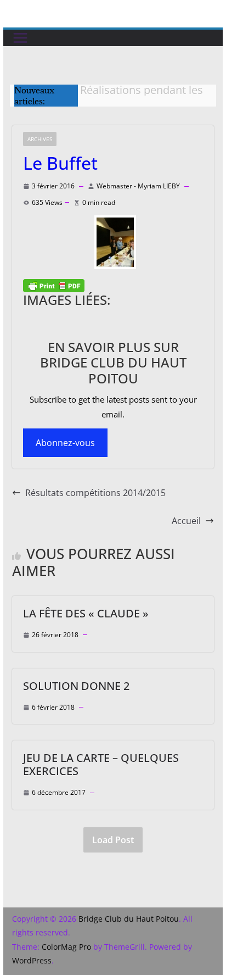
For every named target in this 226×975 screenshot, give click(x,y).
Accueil (186, 521)
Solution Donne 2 (76, 685)
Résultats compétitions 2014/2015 (95, 493)
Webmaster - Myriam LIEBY (138, 186)
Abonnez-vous (65, 443)
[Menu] (20, 38)
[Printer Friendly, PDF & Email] (53, 285)
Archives (39, 139)
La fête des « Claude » (86, 613)
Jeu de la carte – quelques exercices (101, 764)
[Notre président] (113, 242)
